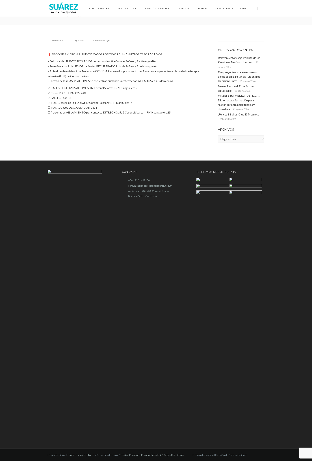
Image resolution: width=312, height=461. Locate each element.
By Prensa (79, 40)
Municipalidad (127, 8)
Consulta (183, 8)
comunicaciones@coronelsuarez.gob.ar (150, 185)
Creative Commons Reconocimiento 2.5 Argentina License (152, 454)
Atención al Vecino (156, 8)
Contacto (245, 8)
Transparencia (223, 8)
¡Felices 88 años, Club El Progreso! (239, 114)
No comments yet (101, 40)
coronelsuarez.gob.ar (80, 454)
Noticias (203, 8)
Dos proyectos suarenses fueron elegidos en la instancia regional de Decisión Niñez (239, 76)
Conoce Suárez (99, 8)
